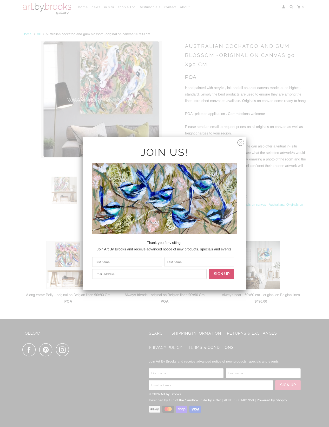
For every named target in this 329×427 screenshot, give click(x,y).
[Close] (240, 141)
